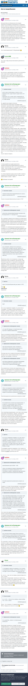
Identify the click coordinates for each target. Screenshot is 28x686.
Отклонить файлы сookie (18, 683)
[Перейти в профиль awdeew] (2, 19)
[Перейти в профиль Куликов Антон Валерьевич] (2, 85)
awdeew (6, 12)
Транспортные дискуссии (14, 13)
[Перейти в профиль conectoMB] (2, 57)
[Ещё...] (25, 19)
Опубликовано (11, 20)
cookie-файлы (11, 676)
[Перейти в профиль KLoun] (2, 561)
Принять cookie (6, 683)
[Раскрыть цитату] (3, 89)
